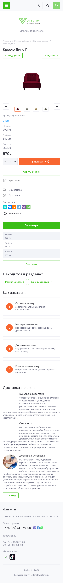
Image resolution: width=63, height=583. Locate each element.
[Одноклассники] (14, 207)
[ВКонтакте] (10, 207)
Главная (7, 41)
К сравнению (14, 180)
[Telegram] (19, 207)
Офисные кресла (40, 41)
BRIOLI (6, 120)
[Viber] (24, 207)
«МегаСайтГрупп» (40, 575)
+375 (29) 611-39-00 (17, 528)
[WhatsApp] (28, 207)
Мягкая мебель (21, 41)
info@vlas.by (9, 535)
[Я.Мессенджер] (5, 207)
